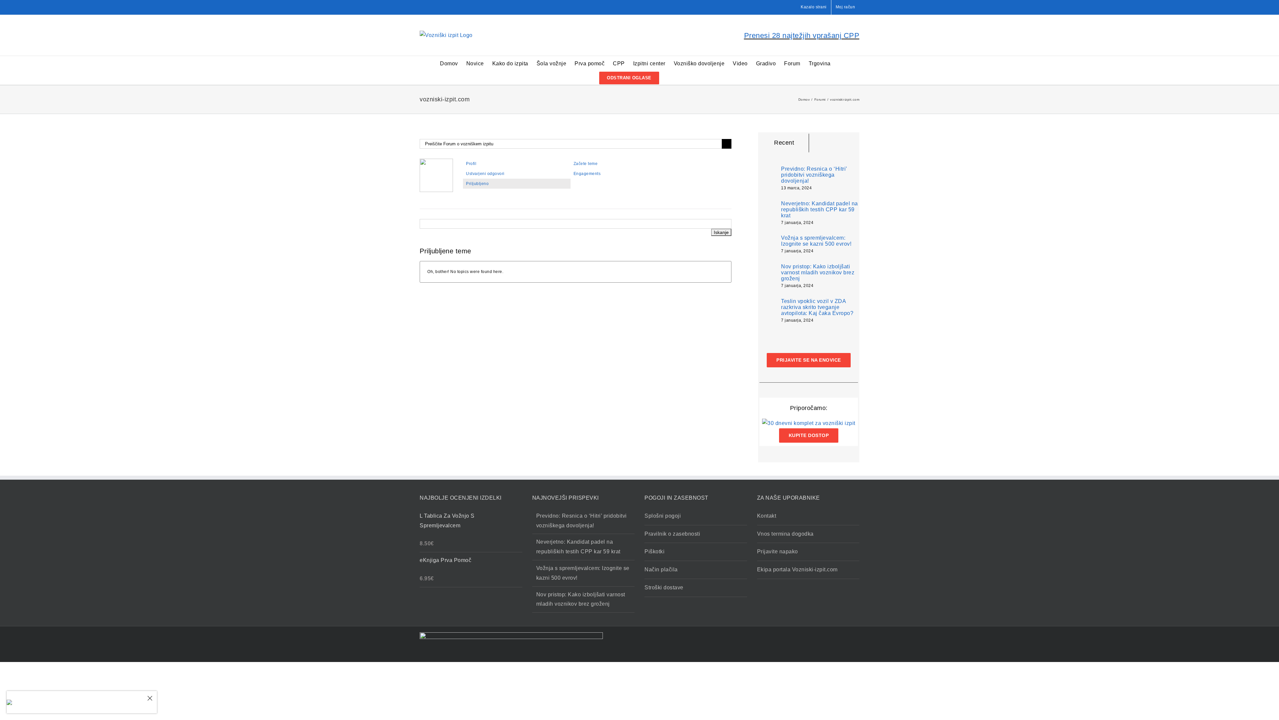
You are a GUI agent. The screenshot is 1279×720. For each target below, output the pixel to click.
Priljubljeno (477, 183)
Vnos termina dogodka (785, 534)
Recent (784, 142)
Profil (471, 163)
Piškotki (654, 551)
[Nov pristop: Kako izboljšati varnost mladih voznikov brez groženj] (768, 276)
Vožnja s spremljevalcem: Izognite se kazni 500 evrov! (816, 241)
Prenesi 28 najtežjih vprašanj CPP (802, 35)
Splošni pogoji (662, 516)
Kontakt (766, 516)
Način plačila (661, 569)
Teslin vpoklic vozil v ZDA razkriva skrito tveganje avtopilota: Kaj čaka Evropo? (817, 307)
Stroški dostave (663, 587)
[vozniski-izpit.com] (436, 161)
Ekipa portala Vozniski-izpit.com (797, 569)
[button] (669, 77)
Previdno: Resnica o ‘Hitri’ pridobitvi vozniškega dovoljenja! (814, 175)
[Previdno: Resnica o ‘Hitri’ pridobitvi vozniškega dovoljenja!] (768, 177)
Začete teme (586, 163)
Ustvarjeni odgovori (485, 173)
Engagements (587, 173)
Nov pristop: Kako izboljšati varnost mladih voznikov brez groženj (817, 272)
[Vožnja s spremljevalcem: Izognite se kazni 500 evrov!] (768, 244)
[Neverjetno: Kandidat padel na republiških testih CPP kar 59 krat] (768, 213)
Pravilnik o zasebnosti (672, 534)
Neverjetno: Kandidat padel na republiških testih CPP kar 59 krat (819, 209)
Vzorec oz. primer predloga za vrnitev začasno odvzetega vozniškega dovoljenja (82, 698)
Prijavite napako (777, 551)
